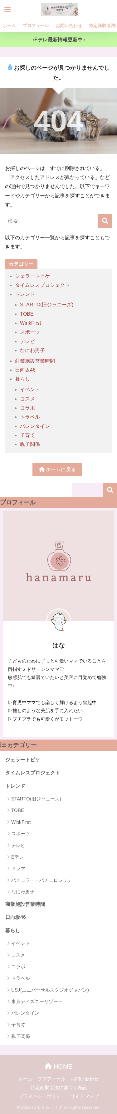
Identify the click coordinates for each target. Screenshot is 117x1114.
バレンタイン (35, 426)
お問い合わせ (69, 25)
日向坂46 (25, 370)
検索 (110, 490)
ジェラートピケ (32, 276)
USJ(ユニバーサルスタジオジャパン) (50, 990)
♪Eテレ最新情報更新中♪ (58, 39)
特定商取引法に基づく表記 (59, 1087)
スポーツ (30, 332)
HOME (62, 1066)
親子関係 (30, 444)
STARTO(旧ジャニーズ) (46, 304)
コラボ (27, 407)
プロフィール (36, 25)
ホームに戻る (60, 469)
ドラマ (18, 868)
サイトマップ (85, 1096)
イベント (30, 389)
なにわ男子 (32, 350)
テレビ (27, 341)
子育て (27, 435)
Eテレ (17, 857)
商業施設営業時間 (35, 361)
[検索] (105, 221)
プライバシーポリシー (42, 1096)
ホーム (9, 25)
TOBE (27, 314)
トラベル (30, 416)
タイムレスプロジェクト (42, 285)
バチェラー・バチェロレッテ (41, 880)
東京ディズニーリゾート (37, 1001)
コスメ (27, 398)
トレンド (25, 294)
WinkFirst (30, 323)
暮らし (22, 379)
